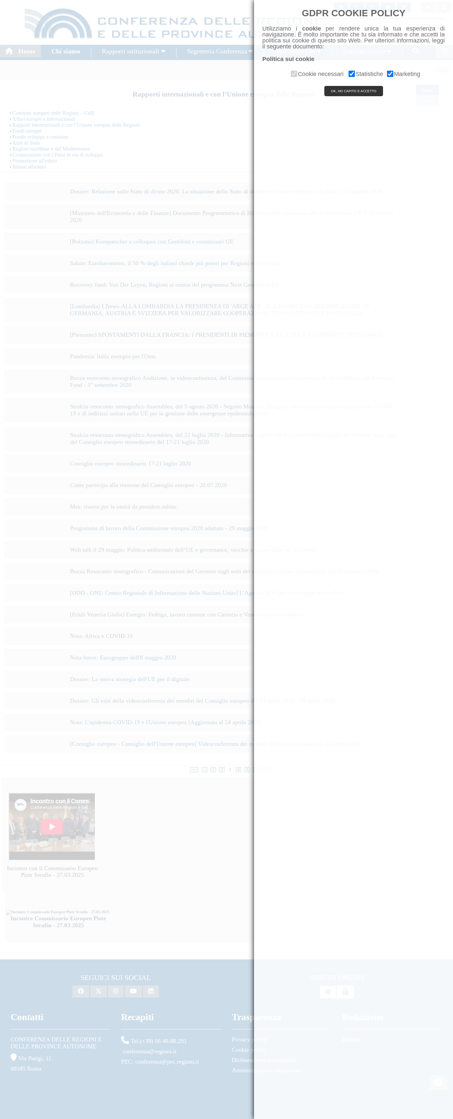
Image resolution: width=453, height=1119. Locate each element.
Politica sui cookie (288, 59)
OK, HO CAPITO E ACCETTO (353, 91)
